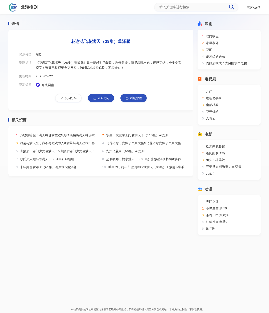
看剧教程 (136, 98)
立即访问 (103, 98)
